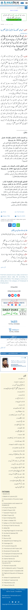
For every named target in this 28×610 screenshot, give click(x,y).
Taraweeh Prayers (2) (9, 513)
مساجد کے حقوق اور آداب (16, 474)
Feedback (19, 591)
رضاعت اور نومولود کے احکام (15, 438)
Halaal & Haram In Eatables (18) (12, 570)
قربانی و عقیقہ (19, 424)
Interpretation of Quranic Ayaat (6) (12, 500)
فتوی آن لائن (19, 487)
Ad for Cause (10, 591)
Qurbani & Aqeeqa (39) (10, 533)
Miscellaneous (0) (8, 582)
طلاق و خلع (19, 431)
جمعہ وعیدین (19, 401)
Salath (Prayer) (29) (8, 510)
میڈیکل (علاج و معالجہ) (17, 480)
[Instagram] (18, 602)
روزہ (21, 405)
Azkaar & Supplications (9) (11, 577)
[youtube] (14, 364)
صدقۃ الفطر (20, 411)
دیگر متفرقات (19, 484)
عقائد (21, 378)
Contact (12, 589)
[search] (26, 7)
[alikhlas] (9, 3)
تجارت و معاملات (18, 448)
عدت (21, 434)
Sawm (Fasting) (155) (9, 518)
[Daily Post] (14, 302)
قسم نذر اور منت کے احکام (16, 415)
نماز (21, 395)
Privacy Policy (20, 589)
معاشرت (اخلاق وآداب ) (16, 454)
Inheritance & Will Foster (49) (12, 548)
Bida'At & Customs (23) (9, 496)
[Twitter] (14, 225)
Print (4, 212)
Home (2, 24)
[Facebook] (10, 225)
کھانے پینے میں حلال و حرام (16, 470)
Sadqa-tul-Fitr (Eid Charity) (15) (12, 523)
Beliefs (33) (6, 494)
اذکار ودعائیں (19, 477)
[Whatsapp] (18, 225)
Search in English (14, 10)
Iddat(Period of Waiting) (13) (11, 541)
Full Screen (20, 212)
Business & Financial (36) (10, 551)
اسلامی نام (20, 457)
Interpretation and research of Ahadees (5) (12, 504)
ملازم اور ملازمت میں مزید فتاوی (19, 230)
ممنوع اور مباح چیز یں (17, 467)
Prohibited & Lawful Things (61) (12, 568)
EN (22, 3)
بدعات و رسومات (19, 382)
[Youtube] (12, 295)
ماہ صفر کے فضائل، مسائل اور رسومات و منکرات (17, 342)
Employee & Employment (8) (12, 553)
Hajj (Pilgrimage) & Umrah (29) (12, 530)
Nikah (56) (6, 536)
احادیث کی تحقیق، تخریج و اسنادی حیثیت (14, 388)
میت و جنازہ (19, 441)
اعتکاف (20, 418)
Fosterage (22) (7, 543)
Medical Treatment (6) (10, 580)
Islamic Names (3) (8, 558)
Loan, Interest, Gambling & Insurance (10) (11, 562)
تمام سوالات (3, 267)
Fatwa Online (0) (8, 585)
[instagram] (18, 295)
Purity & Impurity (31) (9, 507)
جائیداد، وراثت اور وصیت (16, 444)
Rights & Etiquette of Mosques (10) (12, 574)
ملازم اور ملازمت (9, 24)
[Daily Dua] (14, 311)
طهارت (20, 392)
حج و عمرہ (20, 421)
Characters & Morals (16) (10, 556)
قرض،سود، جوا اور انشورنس (16, 461)
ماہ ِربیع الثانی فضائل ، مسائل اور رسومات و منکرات (17, 339)
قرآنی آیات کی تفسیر (18, 385)
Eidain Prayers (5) (8, 515)
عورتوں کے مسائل (18, 464)
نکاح (21, 428)
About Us (5, 589)
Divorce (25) (6, 538)
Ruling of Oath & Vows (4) (11, 525)
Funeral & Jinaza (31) (9, 546)
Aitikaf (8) (6, 528)
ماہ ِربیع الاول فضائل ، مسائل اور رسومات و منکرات (16, 345)
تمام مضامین (3, 348)
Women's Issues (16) (9, 565)
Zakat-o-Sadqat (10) (9, 520)
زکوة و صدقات (18, 408)
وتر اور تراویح (19, 398)
